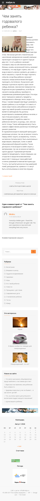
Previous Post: (20, 184)
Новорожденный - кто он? (20, 364)
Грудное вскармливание (14, 274)
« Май (19, 446)
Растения (22, 495)
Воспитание (10, 267)
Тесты (8, 300)
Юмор (8, 303)
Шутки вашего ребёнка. (14, 401)
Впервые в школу (12, 270)
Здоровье (9, 277)
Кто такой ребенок (12, 284)
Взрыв (20, 329)
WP (29, 493)
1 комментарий (7, 176)
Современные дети (13, 293)
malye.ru (10, 2)
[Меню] (4, 2)
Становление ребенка (14, 297)
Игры (8, 280)
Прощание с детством (14, 290)
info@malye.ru (24, 490)
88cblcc (12, 214)
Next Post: (20, 192)
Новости (9, 287)
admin (15, 31)
